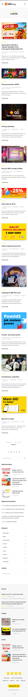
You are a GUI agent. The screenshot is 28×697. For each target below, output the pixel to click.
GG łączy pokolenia (8, 126)
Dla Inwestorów (6, 540)
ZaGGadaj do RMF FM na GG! (11, 293)
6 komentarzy (15, 206)
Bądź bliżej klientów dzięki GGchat (17, 492)
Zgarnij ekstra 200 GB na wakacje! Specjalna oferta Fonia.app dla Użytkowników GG (12, 47)
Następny (13, 444)
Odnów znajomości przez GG (11, 246)
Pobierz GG (5, 680)
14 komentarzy (15, 421)
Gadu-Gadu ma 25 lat (8, 204)
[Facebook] (8, 673)
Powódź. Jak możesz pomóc (11, 335)
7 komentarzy (15, 129)
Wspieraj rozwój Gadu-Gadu (18, 620)
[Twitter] (12, 673)
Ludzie (3, 331)
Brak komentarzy (13, 51)
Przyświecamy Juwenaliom (10, 377)
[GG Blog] (10, 4)
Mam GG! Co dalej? (8, 419)
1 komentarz (16, 295)
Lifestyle (4, 123)
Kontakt (12, 680)
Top (14, 694)
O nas (17, 680)
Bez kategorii (6, 533)
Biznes (4, 536)
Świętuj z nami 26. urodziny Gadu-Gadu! (18, 471)
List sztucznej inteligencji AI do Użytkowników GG (19, 630)
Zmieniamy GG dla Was (11, 521)
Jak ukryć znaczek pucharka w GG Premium (15, 505)
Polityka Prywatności (16, 678)
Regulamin (6, 678)
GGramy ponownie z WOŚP (10, 84)
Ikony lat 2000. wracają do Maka (12, 168)
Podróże (5, 554)
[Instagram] (16, 673)
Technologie (5, 561)
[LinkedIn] (20, 673)
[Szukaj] (24, 3)
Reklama (23, 680)
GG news (4, 42)
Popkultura (5, 558)
